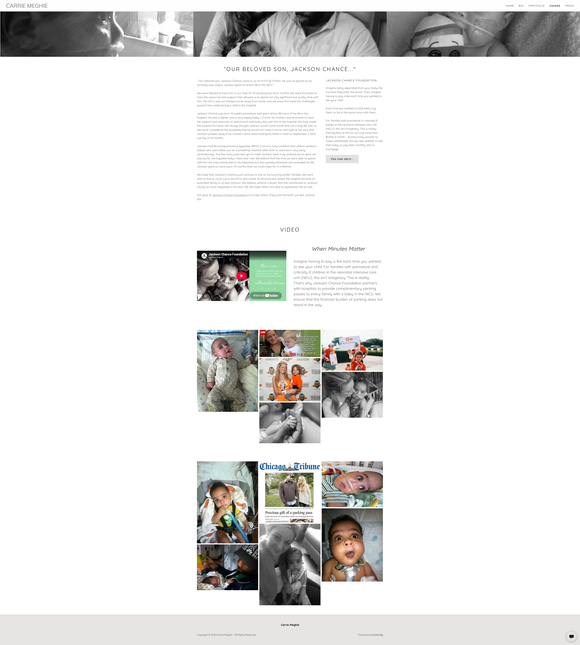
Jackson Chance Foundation (230, 195)
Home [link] (510, 5)
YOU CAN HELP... (342, 159)
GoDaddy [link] (377, 634)
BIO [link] (521, 5)
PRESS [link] (569, 5)
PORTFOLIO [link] (536, 5)
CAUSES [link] (554, 5)
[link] (148, 6)
